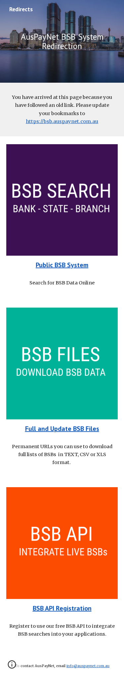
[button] (12, 667)
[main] (62, 41)
